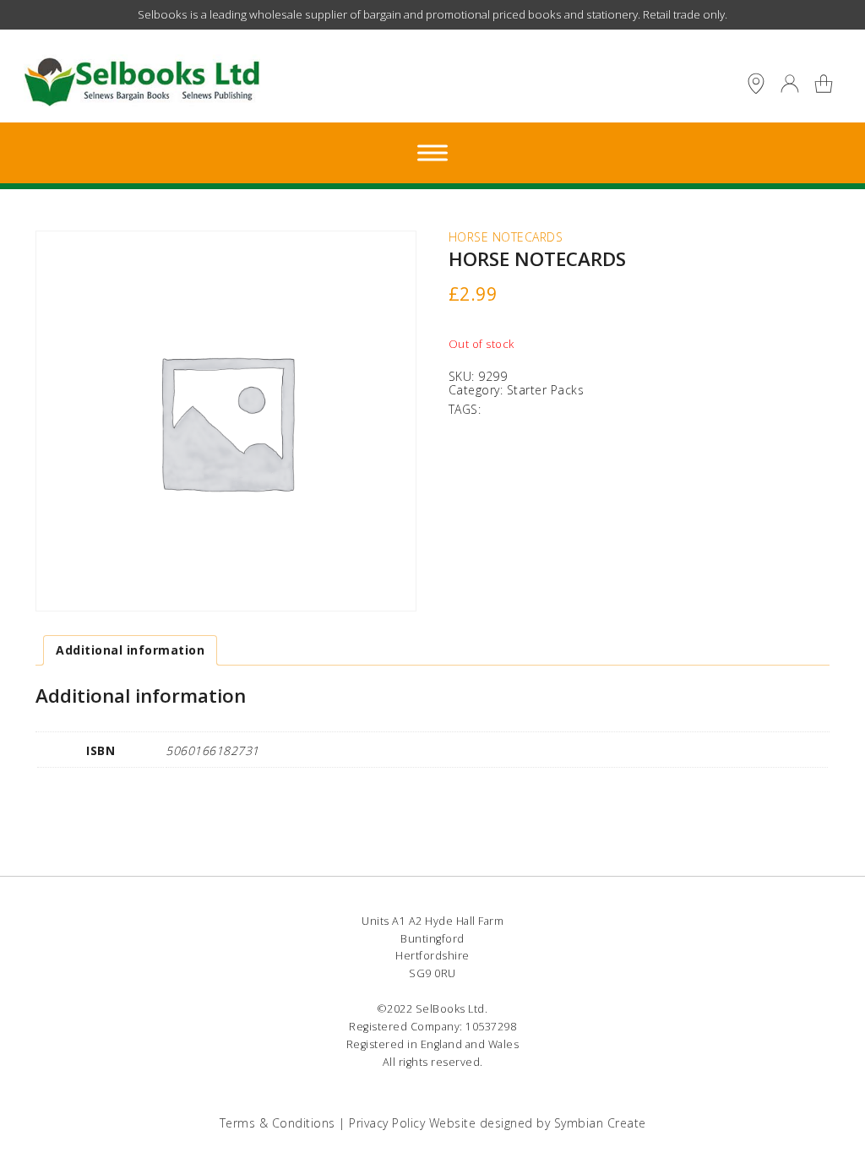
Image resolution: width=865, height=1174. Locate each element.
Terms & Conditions (277, 1123)
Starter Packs (546, 390)
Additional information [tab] (130, 650)
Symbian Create (600, 1123)
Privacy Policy (387, 1123)
